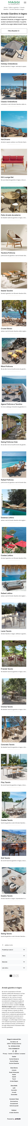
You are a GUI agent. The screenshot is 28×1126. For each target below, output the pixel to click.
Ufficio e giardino (14, 7)
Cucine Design (14, 1061)
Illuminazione (14, 1101)
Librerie (14, 1070)
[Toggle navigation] (25, 3)
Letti (14, 1088)
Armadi (14, 1092)
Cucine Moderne (14, 1059)
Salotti (14, 1076)
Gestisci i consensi (19, 1053)
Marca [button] (4, 955)
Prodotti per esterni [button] (7, 949)
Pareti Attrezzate (14, 1072)
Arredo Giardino (14, 1112)
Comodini (14, 1090)
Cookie (10, 1053)
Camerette (14, 1094)
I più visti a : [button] (5, 968)
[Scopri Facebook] (12, 1051)
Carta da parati (14, 1105)
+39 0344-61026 (15, 1046)
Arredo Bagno (14, 1081)
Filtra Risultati (13, 31)
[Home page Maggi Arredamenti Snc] (14, 3)
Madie (14, 1074)
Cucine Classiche (14, 1063)
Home (5, 7)
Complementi (14, 1103)
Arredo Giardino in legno (17, 9)
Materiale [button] (4, 962)
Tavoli (14, 1079)
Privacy (5, 1053)
